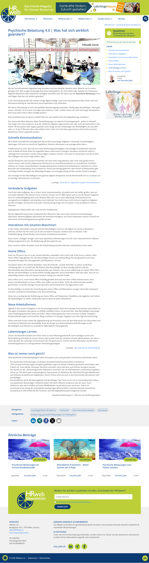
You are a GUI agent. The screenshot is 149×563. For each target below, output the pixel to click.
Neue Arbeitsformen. (117, 64)
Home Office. (113, 61)
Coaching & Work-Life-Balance (128, 25)
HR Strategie (39, 459)
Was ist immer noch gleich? (119, 71)
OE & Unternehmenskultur (83, 410)
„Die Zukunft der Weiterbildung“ (87, 348)
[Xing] (77, 546)
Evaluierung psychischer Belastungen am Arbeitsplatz (53, 414)
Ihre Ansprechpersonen (19, 532)
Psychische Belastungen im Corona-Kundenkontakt (25, 466)
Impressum (32, 558)
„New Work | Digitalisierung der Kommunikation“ (80, 182)
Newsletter (119, 30)
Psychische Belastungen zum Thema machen (117, 466)
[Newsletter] (109, 33)
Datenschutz (45, 558)
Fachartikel (64, 410)
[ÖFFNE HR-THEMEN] (36, 19)
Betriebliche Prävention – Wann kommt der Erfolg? (73, 466)
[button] (33, 420)
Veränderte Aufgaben (117, 54)
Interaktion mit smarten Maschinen (123, 57)
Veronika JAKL (30, 475)
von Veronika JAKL (125, 80)
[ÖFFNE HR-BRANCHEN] (71, 19)
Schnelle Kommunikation (118, 50)
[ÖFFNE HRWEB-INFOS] (91, 19)
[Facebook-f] (84, 546)
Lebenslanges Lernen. (117, 68)
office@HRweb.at (16, 530)
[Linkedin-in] (70, 546)
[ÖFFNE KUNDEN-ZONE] (111, 19)
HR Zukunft (102, 410)
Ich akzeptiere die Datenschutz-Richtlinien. (73, 502)
